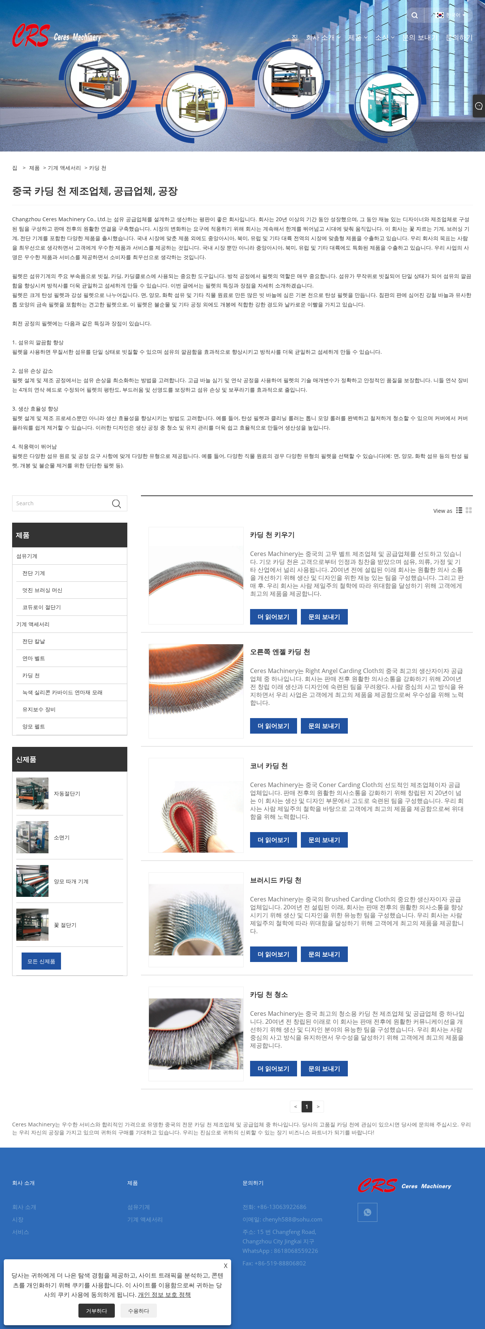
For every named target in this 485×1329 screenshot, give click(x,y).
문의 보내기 (324, 616)
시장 (17, 1219)
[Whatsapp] (367, 1212)
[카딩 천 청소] (196, 1033)
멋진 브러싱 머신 (42, 589)
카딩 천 (31, 675)
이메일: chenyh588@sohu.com (282, 1219)
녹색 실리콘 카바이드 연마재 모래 (62, 692)
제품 (34, 167)
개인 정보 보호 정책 (164, 1294)
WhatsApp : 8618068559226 (280, 1250)
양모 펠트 (33, 726)
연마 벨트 (33, 658)
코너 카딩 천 (269, 765)
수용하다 (138, 1310)
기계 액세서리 (64, 167)
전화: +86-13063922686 (274, 1206)
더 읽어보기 (273, 616)
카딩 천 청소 (269, 994)
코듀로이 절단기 (41, 607)
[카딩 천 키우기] (196, 572)
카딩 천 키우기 (272, 534)
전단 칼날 (33, 641)
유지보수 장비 (39, 709)
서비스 (20, 1231)
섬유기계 (27, 555)
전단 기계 (33, 572)
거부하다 (96, 1310)
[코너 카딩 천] (196, 805)
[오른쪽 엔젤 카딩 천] (196, 690)
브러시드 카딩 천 (276, 879)
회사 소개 (24, 1206)
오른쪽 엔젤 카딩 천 (280, 651)
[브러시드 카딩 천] (196, 919)
